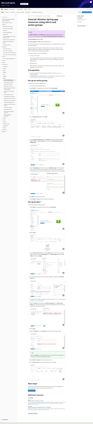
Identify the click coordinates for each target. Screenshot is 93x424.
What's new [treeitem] (5, 30)
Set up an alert (80, 20)
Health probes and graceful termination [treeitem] (9, 112)
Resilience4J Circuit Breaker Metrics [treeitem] (9, 92)
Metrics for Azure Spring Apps (37, 300)
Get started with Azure (87, 12)
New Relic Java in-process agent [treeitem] (9, 98)
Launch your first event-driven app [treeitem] (9, 52)
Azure (33, 15)
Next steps (79, 22)
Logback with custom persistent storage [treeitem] (9, 105)
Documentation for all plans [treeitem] (7, 22)
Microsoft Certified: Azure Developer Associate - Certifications (39, 407)
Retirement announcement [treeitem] (8, 26)
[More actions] (64, 16)
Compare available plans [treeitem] (7, 32)
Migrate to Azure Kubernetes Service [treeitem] (8, 42)
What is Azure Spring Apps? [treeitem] (8, 28)
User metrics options (57, 299)
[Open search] (88, 9)
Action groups (32, 390)
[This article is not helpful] (87, 25)
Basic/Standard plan (46, 15)
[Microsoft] (2, 9)
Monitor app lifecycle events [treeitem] (9, 102)
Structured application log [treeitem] (8, 94)
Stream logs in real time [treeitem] (8, 86)
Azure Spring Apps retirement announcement (53, 36)
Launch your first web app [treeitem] (7, 50)
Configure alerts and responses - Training (35, 400)
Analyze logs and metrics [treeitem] (8, 84)
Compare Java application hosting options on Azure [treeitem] (9, 37)
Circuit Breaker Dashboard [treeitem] (8, 82)
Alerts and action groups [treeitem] (8, 80)
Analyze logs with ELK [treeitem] (8, 109)
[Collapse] (16, 15)
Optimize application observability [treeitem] (7, 115)
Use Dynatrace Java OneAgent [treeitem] (9, 96)
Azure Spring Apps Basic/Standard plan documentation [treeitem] (8, 20)
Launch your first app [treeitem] (7, 48)
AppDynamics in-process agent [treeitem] (9, 100)
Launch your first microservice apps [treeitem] (9, 54)
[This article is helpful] (86, 25)
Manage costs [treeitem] (5, 34)
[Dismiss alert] (91, 2)
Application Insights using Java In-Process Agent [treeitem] (9, 88)
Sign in (90, 9)
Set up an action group (82, 19)
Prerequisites (80, 17)
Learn (29, 15)
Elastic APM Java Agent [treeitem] (8, 107)
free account (58, 73)
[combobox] (8, 17)
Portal (80, 12)
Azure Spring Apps (38, 15)
